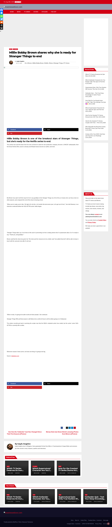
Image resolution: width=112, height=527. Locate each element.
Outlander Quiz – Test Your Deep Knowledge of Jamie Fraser (95, 499)
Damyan (17, 473)
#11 (26, 63)
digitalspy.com (15, 356)
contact (97, 214)
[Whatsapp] (1, 16)
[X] (1, 28)
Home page (105, 520)
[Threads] (1, 25)
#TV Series (66, 63)
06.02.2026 (10, 501)
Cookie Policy (84, 520)
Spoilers (45, 11)
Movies (36, 11)
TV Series (27, 11)
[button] (104, 11)
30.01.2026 (89, 501)
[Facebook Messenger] (1, 13)
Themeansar (30, 522)
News (19, 11)
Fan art (53, 11)
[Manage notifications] (108, 523)
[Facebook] (1, 9)
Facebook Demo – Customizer (95, 520)
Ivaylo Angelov (20, 61)
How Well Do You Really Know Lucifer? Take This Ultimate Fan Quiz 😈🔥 (95, 102)
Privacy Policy (98, 523)
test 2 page (105, 523)
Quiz (34, 494)
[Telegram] (1, 19)
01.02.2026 (37, 501)
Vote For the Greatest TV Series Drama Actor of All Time (68, 470)
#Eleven (29, 63)
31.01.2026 (63, 501)
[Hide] (0, 31)
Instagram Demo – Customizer (73, 523)
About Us (77, 520)
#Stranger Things (58, 63)
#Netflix (46, 63)
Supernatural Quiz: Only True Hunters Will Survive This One (69, 499)
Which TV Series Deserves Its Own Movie (14, 470)
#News (51, 63)
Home (12, 11)
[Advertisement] (42, 32)
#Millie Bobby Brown (38, 63)
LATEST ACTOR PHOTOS (88, 523)
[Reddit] (1, 22)
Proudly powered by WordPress (11, 522)
